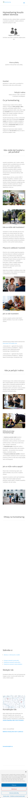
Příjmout (14, 785)
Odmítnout (14, 789)
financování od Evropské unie (10, 343)
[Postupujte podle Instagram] (14, 682)
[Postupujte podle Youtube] (17, 682)
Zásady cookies (6, 796)
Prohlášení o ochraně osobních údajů (17, 796)
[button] (26, 772)
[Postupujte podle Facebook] (11, 682)
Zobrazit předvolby (14, 793)
